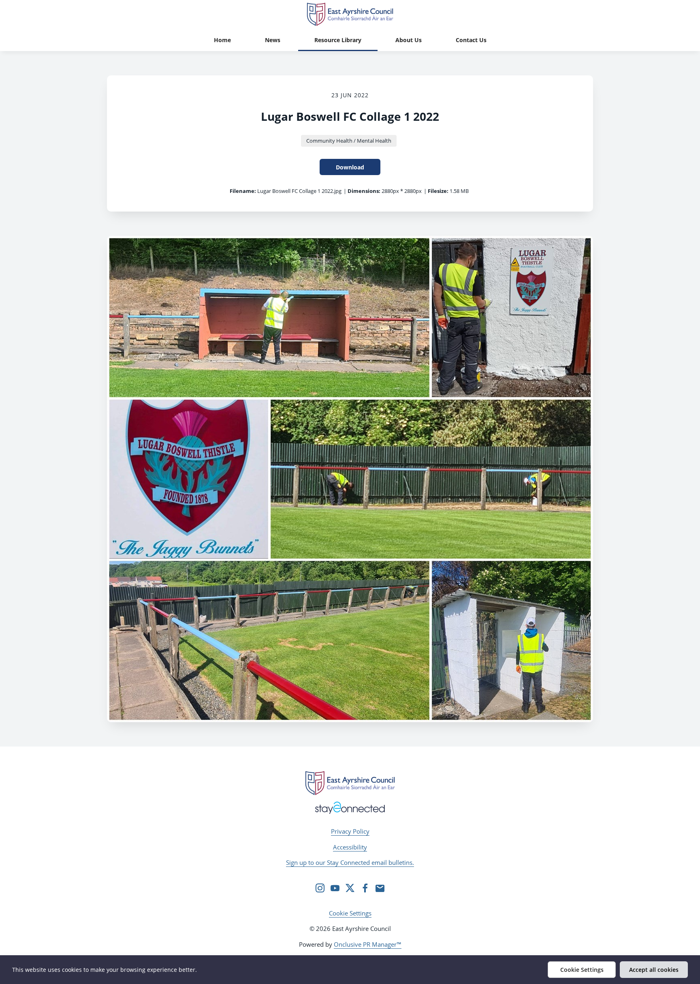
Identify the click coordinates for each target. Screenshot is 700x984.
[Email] (380, 887)
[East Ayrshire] (350, 783)
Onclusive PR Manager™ (367, 944)
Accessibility (350, 847)
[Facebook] (365, 887)
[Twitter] (350, 887)
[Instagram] (320, 887)
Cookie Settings (350, 913)
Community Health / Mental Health (348, 140)
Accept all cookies (654, 969)
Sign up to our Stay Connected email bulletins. (350, 862)
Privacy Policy (350, 831)
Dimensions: (364, 191)
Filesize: (438, 191)
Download (350, 167)
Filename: (243, 191)
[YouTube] (335, 887)
